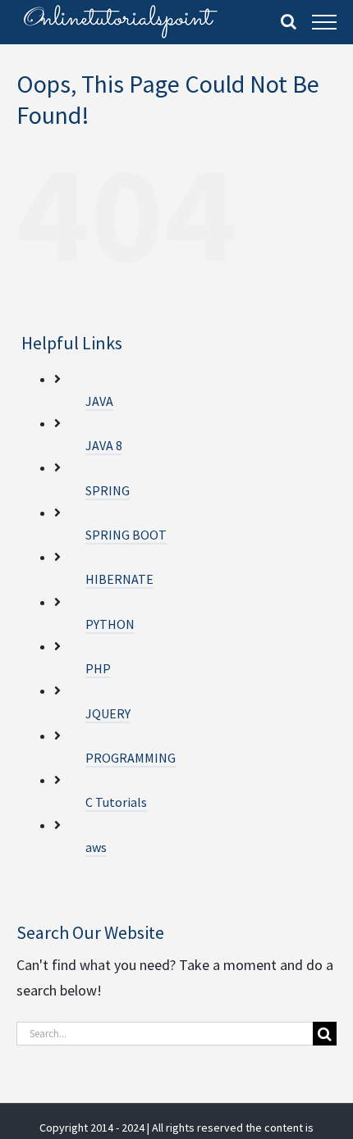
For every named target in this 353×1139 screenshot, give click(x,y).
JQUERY (108, 713)
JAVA (99, 401)
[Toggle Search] (288, 21)
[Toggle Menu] (324, 22)
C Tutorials (116, 802)
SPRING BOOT (126, 534)
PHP (98, 668)
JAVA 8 (103, 445)
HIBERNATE (119, 579)
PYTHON (110, 624)
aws (96, 847)
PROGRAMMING (130, 757)
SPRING (107, 490)
